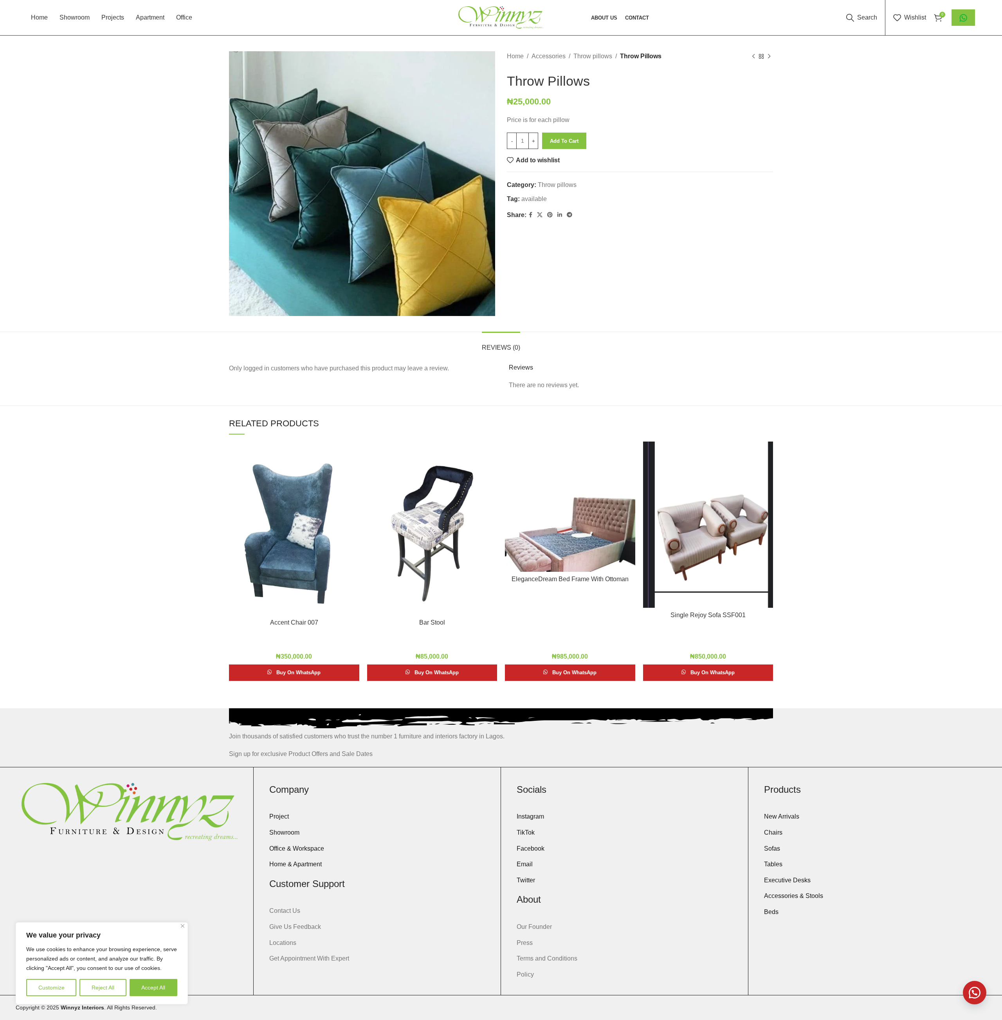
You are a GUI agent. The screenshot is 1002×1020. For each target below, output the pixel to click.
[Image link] (129, 811)
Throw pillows (592, 56)
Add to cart (564, 141)
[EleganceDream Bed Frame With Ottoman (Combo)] (570, 507)
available (534, 199)
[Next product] (769, 57)
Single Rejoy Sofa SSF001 (708, 615)
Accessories (549, 56)
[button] (974, 992)
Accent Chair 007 (294, 622)
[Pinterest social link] (550, 215)
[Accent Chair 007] (294, 528)
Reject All (103, 987)
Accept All (153, 987)
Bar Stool (432, 622)
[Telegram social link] (569, 215)
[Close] (182, 926)
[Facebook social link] (530, 215)
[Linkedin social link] (559, 215)
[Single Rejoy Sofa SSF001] (708, 525)
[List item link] (377, 817)
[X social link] (540, 215)
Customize (51, 987)
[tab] (501, 344)
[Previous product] (753, 57)
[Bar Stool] (432, 528)
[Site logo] (501, 17)
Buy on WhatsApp (298, 672)
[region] (102, 963)
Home (515, 56)
